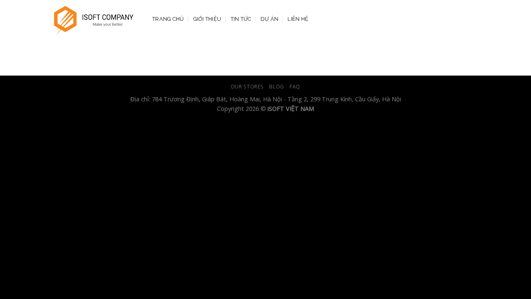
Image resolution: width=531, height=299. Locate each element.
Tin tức (241, 19)
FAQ (295, 86)
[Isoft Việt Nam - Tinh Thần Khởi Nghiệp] (94, 19)
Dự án (269, 19)
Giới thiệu (207, 19)
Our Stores (247, 86)
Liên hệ (297, 19)
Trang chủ (168, 19)
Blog (276, 86)
